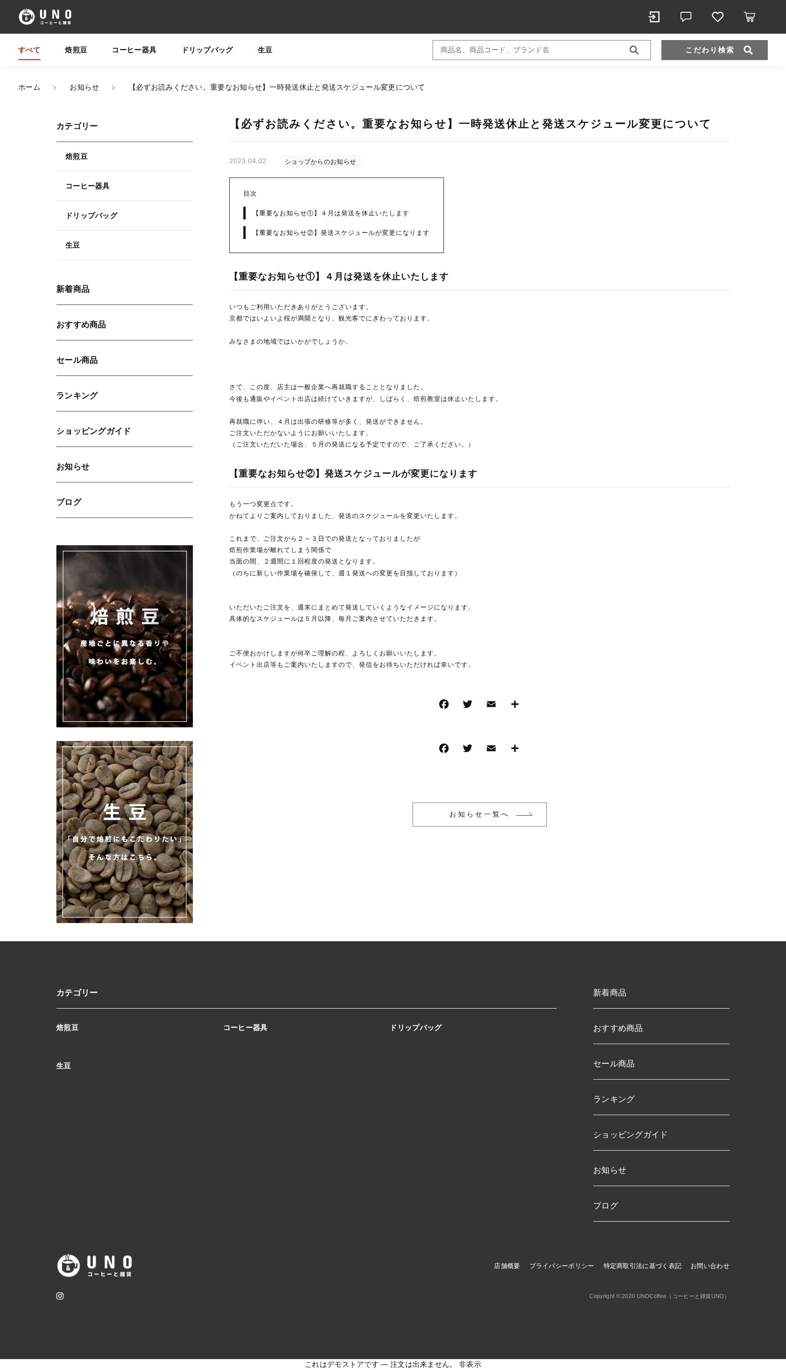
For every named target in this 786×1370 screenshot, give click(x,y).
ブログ (68, 502)
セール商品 (77, 360)
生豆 (265, 50)
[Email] (491, 706)
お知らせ (73, 466)
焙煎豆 (76, 50)
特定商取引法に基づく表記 (643, 1265)
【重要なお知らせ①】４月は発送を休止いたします (330, 213)
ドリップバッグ (207, 50)
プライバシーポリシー (562, 1265)
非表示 (470, 1364)
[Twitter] (467, 706)
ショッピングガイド (93, 431)
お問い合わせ (710, 1265)
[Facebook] (444, 706)
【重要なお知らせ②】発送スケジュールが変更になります (341, 232)
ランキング (77, 395)
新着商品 (73, 289)
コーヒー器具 (134, 50)
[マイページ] (654, 16)
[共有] (515, 706)
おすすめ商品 (81, 324)
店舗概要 (507, 1265)
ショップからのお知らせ (320, 161)
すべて (29, 50)
